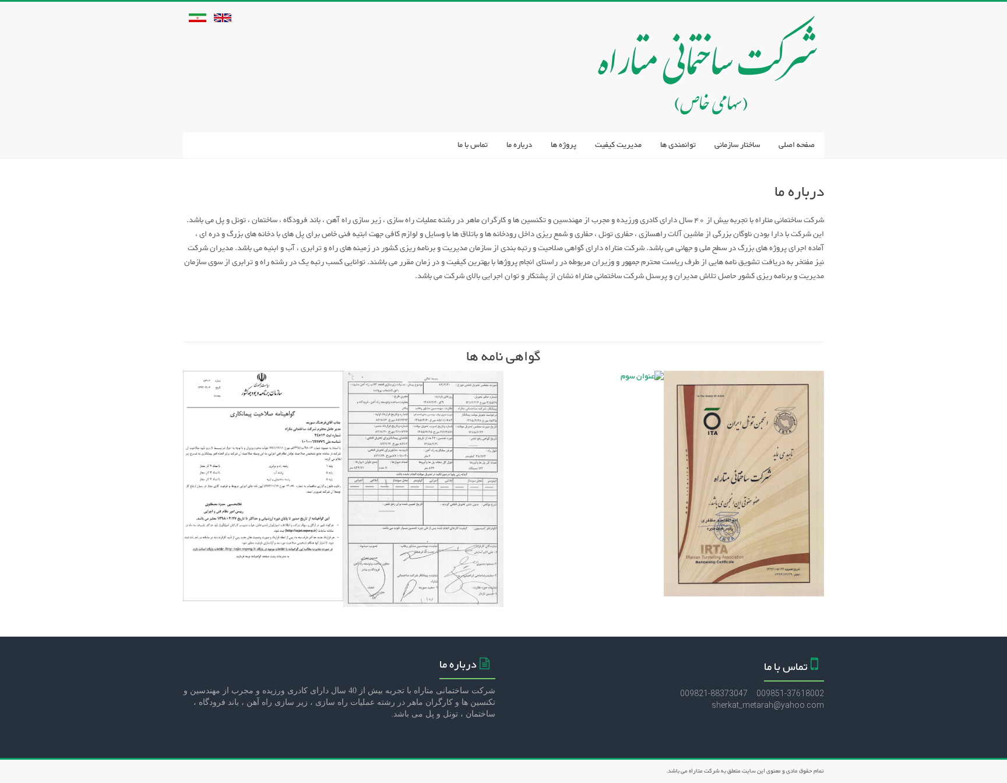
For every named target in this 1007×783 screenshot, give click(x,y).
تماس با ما (472, 145)
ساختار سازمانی (737, 145)
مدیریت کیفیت (618, 145)
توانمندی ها (678, 145)
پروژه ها (563, 145)
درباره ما (519, 145)
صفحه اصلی (797, 145)
